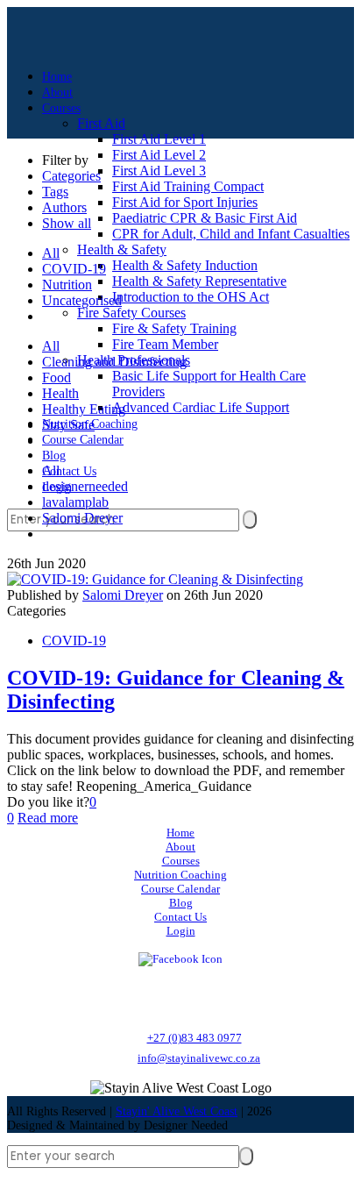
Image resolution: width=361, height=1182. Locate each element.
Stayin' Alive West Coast (176, 1111)
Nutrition (67, 284)
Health (60, 393)
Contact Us (180, 916)
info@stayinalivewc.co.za (199, 1058)
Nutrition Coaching (180, 874)
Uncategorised (82, 300)
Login (180, 930)
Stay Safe (68, 424)
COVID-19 (74, 268)
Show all (66, 223)
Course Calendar (180, 888)
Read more (48, 817)
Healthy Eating (83, 409)
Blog (181, 902)
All (51, 253)
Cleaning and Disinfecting (114, 361)
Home (180, 832)
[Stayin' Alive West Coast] (18, 28)
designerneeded (85, 486)
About (180, 846)
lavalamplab (75, 502)
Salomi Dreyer (82, 517)
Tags (55, 191)
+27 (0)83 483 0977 (194, 1037)
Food (56, 377)
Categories (71, 175)
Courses (181, 860)
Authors (64, 207)
